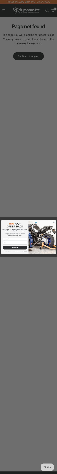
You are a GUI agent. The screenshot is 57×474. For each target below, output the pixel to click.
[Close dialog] (54, 222)
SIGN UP (15, 248)
